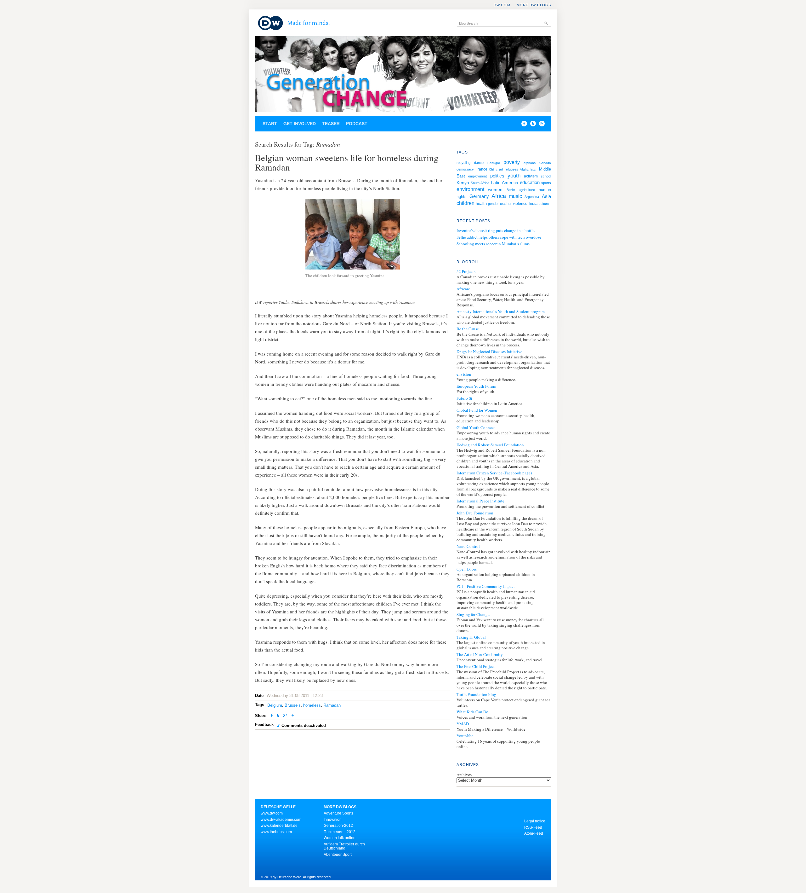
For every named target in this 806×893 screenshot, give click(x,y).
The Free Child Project (476, 666)
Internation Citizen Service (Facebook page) (494, 473)
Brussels (293, 705)
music (515, 196)
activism (531, 176)
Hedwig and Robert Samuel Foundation (490, 445)
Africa (498, 196)
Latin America (504, 182)
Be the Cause (468, 329)
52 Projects (466, 271)
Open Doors (467, 569)
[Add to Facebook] (522, 124)
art (501, 169)
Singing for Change (473, 614)
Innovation (333, 819)
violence (520, 203)
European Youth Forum (476, 386)
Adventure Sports (338, 813)
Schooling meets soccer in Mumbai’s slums (493, 243)
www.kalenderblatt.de (279, 825)
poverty (511, 162)
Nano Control (468, 546)
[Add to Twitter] (278, 716)
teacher (506, 204)
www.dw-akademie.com (281, 819)
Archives (464, 774)
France (481, 169)
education (530, 182)
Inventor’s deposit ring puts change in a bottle (496, 230)
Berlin (511, 190)
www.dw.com (272, 813)
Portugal (493, 163)
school (546, 176)
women (495, 189)
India (533, 203)
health (481, 203)
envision (464, 374)
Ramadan (332, 705)
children (465, 203)
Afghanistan (528, 169)
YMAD (463, 724)
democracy (465, 169)
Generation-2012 (338, 825)
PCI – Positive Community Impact (486, 586)
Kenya (463, 182)
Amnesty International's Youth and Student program (501, 311)
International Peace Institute (480, 501)
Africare (463, 289)
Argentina (532, 197)
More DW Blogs (534, 5)
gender (493, 204)
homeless (312, 705)
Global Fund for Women (477, 410)
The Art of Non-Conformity (480, 654)
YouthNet (465, 736)
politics (497, 175)
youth (514, 176)
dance (479, 163)
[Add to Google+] (285, 716)
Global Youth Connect (476, 427)
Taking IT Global (471, 637)
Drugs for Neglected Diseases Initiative (489, 351)
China (493, 169)
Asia (546, 196)
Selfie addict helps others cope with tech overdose (499, 237)
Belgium (274, 705)
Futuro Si (464, 398)
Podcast (356, 123)
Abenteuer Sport (338, 854)
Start (270, 123)
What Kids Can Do (472, 712)
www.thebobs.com (276, 832)
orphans (530, 163)
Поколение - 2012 (339, 832)
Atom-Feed (533, 833)
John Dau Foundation (475, 513)
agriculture (527, 190)
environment (470, 189)
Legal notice (534, 821)
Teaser (331, 123)
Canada (545, 163)
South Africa (480, 183)
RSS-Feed (533, 827)
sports (546, 183)
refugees (511, 169)
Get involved (299, 123)
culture (544, 204)
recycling (463, 163)
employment (477, 176)
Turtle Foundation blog (476, 694)
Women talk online (339, 838)
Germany (479, 196)
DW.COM (502, 5)
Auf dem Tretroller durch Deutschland (344, 846)
